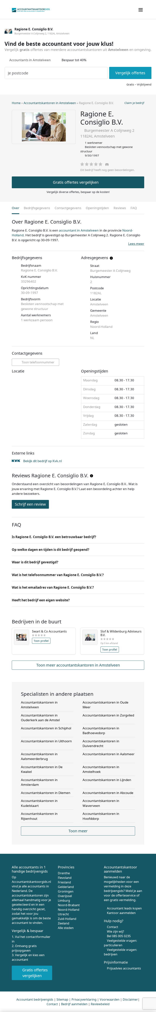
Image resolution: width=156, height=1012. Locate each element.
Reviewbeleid (100, 1004)
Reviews (120, 208)
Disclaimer (130, 999)
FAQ (134, 208)
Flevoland (65, 878)
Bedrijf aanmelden (74, 1004)
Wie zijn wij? (115, 931)
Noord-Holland (68, 910)
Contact (112, 927)
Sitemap (62, 999)
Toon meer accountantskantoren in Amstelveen (78, 665)
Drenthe (64, 873)
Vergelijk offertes (130, 72)
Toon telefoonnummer (37, 362)
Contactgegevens (68, 208)
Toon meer (78, 830)
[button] (78, 536)
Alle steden (66, 928)
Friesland (64, 882)
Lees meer (136, 243)
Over (15, 208)
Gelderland (66, 887)
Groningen (65, 891)
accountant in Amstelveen (79, 230)
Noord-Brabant (69, 905)
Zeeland (63, 923)
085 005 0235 (121, 936)
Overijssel (65, 896)
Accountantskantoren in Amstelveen (50, 103)
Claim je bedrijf (134, 103)
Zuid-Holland (67, 919)
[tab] (78, 537)
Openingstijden (97, 208)
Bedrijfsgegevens (37, 208)
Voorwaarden (109, 999)
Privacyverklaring (84, 999)
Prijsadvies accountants (124, 968)
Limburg (64, 900)
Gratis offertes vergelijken (76, 182)
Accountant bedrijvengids (34, 999)
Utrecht (63, 914)
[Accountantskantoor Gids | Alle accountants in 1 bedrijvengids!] (31, 9)
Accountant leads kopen (124, 908)
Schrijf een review (30, 504)
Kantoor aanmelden (121, 913)
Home (16, 103)
